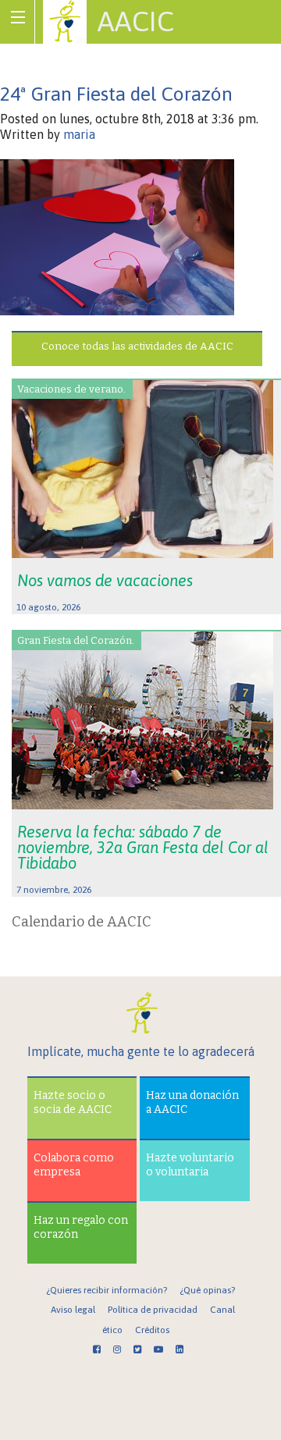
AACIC (136, 21)
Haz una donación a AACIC (192, 1102)
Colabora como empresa (74, 1165)
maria (79, 134)
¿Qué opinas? (207, 1290)
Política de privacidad (152, 1309)
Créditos (152, 1329)
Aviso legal (73, 1309)
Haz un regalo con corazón (81, 1227)
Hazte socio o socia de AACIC (73, 1102)
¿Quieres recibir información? (106, 1290)
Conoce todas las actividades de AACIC (137, 346)
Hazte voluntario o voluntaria (190, 1165)
